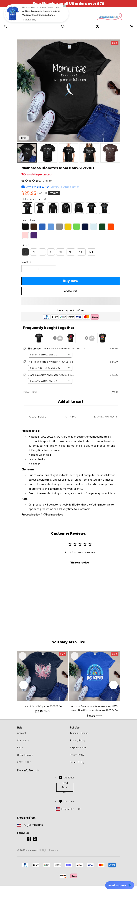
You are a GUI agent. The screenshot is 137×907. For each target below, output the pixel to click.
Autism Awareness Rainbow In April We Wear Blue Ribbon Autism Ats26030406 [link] (41, 14)
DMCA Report (24, 761)
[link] (12, 13)
